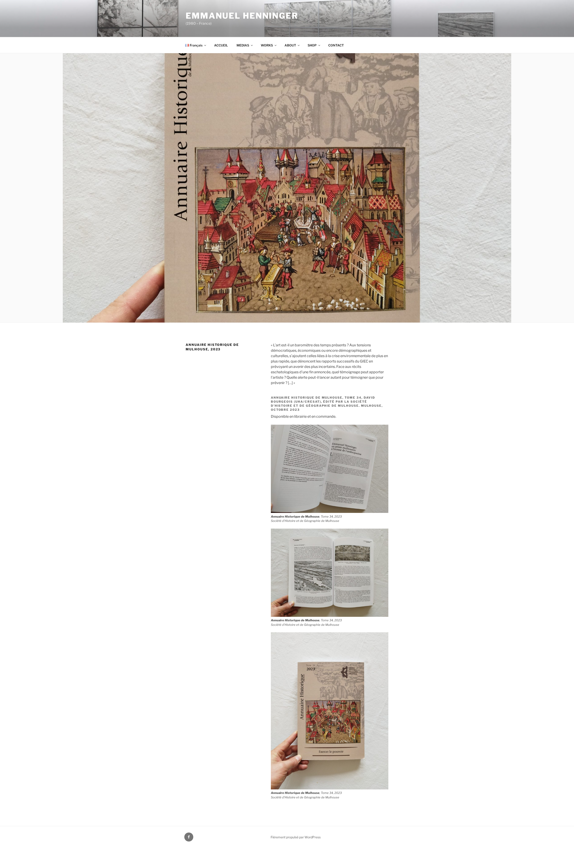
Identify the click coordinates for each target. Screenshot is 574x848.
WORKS (267, 45)
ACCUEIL (221, 45)
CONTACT (336, 45)
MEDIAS (243, 45)
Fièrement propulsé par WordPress (296, 837)
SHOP (312, 45)
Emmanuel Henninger (242, 16)
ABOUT (290, 45)
